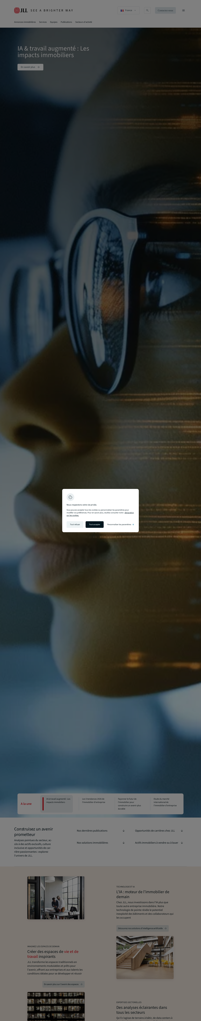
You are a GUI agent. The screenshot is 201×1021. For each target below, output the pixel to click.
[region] (100, 510)
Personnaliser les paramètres (120, 524)
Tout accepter (94, 524)
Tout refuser (75, 524)
